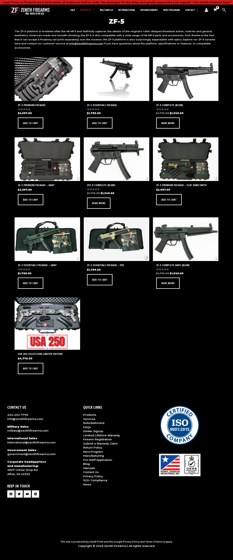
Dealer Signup (93, 431)
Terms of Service (155, 541)
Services (89, 419)
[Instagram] (35, 494)
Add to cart (30, 123)
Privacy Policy (93, 476)
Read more (168, 123)
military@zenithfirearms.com (27, 430)
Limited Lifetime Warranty (101, 435)
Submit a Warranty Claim (100, 443)
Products (89, 414)
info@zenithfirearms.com (25, 419)
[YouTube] (27, 494)
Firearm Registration (97, 439)
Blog (86, 464)
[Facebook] (11, 494)
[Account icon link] (206, 10)
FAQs (87, 427)
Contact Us (90, 472)
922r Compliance (95, 480)
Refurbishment (93, 423)
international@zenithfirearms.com (31, 442)
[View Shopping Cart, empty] (215, 10)
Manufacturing (93, 455)
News (87, 484)
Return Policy (92, 447)
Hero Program (93, 451)
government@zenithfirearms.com (31, 454)
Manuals (89, 468)
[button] (93, 10)
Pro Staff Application (97, 460)
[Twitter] (19, 494)
